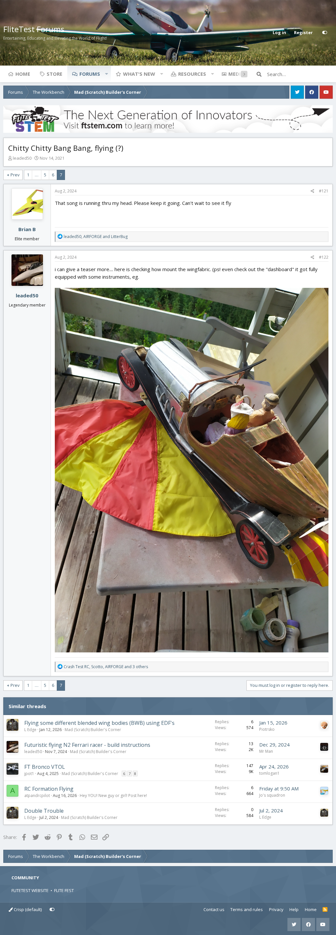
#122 (323, 257)
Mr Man (266, 751)
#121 (323, 191)
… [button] (36, 175)
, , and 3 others (106, 666)
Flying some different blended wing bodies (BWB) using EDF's (99, 722)
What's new (139, 73)
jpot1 (29, 773)
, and (96, 236)
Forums (89, 73)
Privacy (276, 909)
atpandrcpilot (37, 795)
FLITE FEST (64, 890)
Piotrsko (267, 729)
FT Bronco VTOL (44, 766)
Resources (192, 73)
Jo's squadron (272, 795)
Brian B (27, 229)
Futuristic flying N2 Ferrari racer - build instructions (87, 744)
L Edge (30, 729)
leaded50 (22, 158)
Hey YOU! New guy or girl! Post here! (113, 795)
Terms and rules (246, 909)
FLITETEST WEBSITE (30, 890)
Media (236, 73)
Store (54, 73)
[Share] (312, 191)
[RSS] (325, 910)
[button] (106, 74)
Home (22, 73)
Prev (15, 175)
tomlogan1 (269, 773)
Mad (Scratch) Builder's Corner (93, 729)
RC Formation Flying (49, 788)
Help (294, 909)
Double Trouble (44, 810)
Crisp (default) (27, 909)
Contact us (213, 909)
